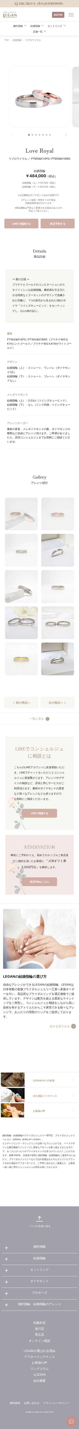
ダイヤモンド (39, 1281)
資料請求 (15, 1403)
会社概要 (39, 1380)
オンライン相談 (39, 1340)
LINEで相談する (21, 223)
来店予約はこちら (39, 881)
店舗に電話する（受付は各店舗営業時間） (41, 3)
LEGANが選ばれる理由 (39, 1351)
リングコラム (39, 1368)
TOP (6, 40)
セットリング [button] (55, 25)
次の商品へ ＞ (57, 702)
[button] (29, 135)
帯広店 (39, 1334)
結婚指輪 (17, 40)
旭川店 (39, 1328)
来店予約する (58, 223)
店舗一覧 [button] (38, 31)
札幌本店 (39, 1322)
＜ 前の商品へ (21, 702)
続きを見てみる (60, 1026)
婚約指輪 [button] (18, 25)
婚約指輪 (39, 1246)
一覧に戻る (37, 718)
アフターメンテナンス (39, 1357)
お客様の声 (39, 1362)
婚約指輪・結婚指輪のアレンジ (39, 1304)
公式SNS (39, 1374)
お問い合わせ (32, 1403)
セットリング (39, 1269)
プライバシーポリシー (56, 1403)
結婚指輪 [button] (35, 25)
